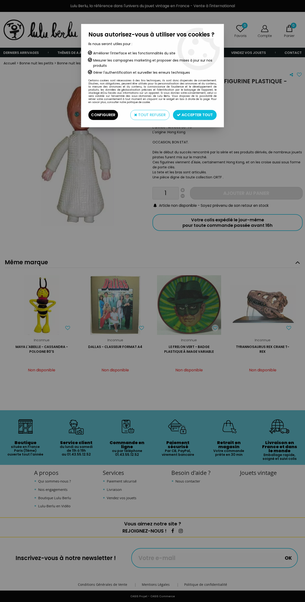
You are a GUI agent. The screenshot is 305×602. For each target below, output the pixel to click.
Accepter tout (197, 115)
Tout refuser (151, 115)
